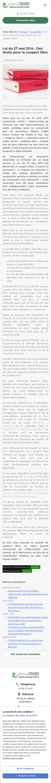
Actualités (35, 32)
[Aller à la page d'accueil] (16, 5)
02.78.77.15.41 (27, 14)
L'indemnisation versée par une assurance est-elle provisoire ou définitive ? (25, 607)
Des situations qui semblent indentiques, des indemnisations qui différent (27, 594)
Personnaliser (27, 768)
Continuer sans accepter (13, 758)
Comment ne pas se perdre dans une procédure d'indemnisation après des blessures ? (26, 630)
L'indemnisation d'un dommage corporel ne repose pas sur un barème (25, 643)
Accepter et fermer (27, 775)
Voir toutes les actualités (25, 654)
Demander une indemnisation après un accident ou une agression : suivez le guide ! (28, 620)
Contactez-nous (25, 20)
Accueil (23, 32)
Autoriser (35, 567)
